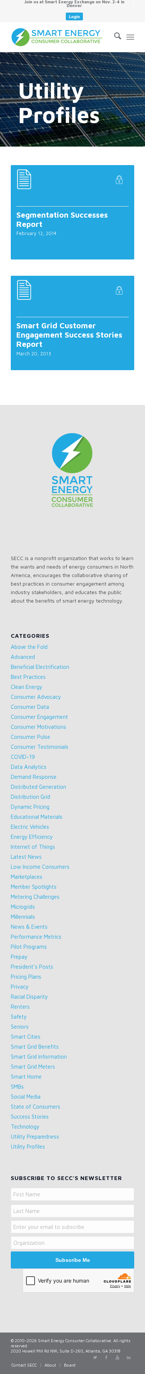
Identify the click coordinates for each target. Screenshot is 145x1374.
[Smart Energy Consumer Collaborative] (60, 37)
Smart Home (26, 1076)
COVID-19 (23, 757)
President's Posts (32, 967)
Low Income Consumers (40, 867)
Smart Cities (26, 1036)
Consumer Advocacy (36, 697)
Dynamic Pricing (30, 807)
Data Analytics (28, 767)
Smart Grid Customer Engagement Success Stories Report (69, 334)
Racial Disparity (29, 996)
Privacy (20, 986)
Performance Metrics (36, 937)
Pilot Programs (29, 947)
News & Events (29, 927)
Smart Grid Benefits (35, 1046)
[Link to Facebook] (106, 1357)
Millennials (23, 917)
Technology (25, 1126)
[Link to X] (95, 1357)
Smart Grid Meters (33, 1066)
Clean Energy (26, 687)
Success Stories (30, 1116)
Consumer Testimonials (39, 747)
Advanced (23, 657)
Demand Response (34, 777)
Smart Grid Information (39, 1056)
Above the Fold (29, 647)
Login (74, 16)
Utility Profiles (28, 1146)
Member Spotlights (34, 887)
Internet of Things (33, 847)
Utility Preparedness (35, 1136)
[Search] (114, 37)
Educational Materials (36, 817)
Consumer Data (30, 707)
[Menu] (130, 37)
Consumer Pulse (30, 737)
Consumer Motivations (38, 727)
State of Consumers (35, 1106)
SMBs (17, 1086)
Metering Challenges (35, 897)
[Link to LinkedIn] (128, 1357)
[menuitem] (74, 3)
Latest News (26, 857)
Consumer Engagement (39, 717)
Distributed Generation (38, 787)
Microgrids (23, 907)
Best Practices (28, 677)
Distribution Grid (30, 797)
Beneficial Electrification (40, 667)
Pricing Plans (26, 976)
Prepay (19, 957)
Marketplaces (26, 877)
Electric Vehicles (30, 827)
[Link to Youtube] (117, 1357)
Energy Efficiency (32, 837)
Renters (20, 1006)
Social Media (26, 1096)
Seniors (20, 1026)
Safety (19, 1016)
